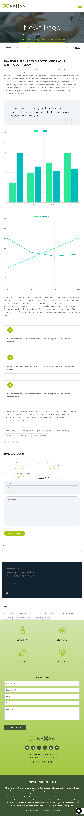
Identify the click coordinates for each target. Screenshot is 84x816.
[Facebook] (5, 442)
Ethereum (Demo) (62, 431)
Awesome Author (14, 583)
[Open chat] (79, 811)
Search (5, 545)
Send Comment (15, 533)
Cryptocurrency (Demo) (44, 431)
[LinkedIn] (17, 442)
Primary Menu (80, 6)
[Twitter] (9, 442)
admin (26, 47)
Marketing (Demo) (40, 435)
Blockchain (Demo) (26, 431)
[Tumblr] (13, 442)
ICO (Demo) (9, 435)
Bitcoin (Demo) (10, 431)
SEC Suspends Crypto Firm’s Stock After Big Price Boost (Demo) (22, 466)
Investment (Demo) (23, 435)
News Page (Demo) (21, 474)
